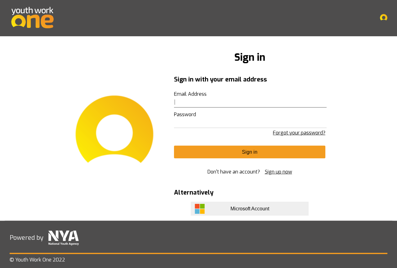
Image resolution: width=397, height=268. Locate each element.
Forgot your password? (299, 133)
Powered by (26, 238)
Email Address (190, 94)
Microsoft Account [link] (249, 208)
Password (185, 114)
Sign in (249, 152)
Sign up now (278, 172)
